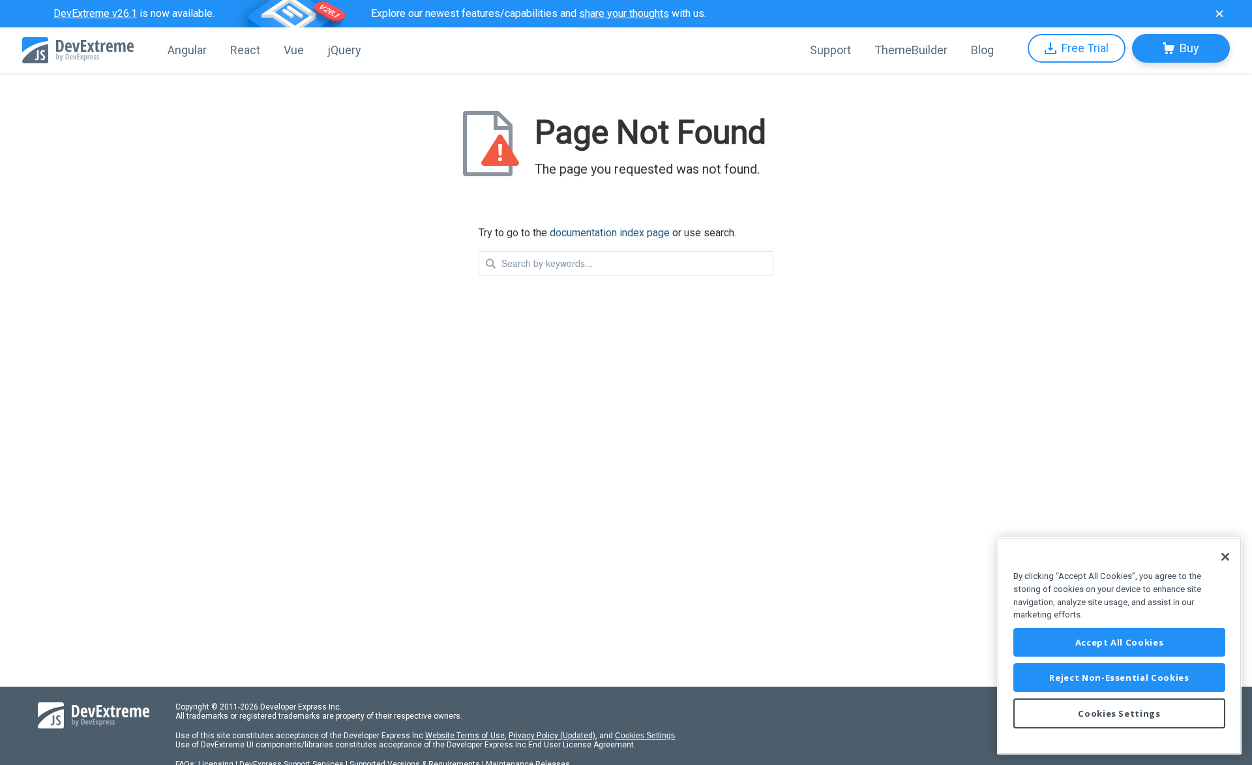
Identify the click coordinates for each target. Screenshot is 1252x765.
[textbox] (626, 263)
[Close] (1225, 556)
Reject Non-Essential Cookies (1119, 677)
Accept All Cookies (1119, 642)
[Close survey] (1219, 13)
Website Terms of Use (465, 735)
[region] (1119, 646)
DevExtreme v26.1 (95, 13)
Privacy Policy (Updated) (552, 735)
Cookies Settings (645, 735)
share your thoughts (624, 13)
